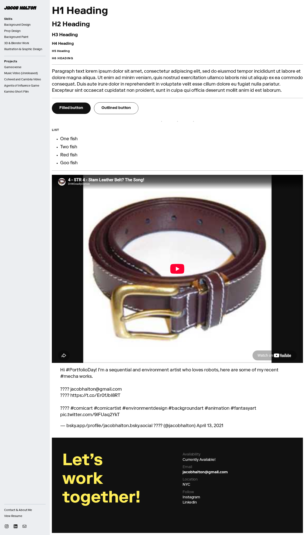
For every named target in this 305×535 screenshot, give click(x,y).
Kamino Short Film (16, 92)
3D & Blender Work (16, 43)
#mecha (69, 376)
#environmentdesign (144, 408)
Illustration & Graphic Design (23, 49)
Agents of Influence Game (21, 86)
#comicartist (107, 408)
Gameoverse (12, 67)
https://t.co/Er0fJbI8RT (95, 396)
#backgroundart (186, 408)
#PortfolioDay (81, 370)
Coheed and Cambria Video (22, 79)
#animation (217, 408)
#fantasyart (243, 408)
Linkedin (190, 503)
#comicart (81, 408)
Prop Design (12, 31)
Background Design (17, 25)
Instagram (191, 497)
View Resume (13, 516)
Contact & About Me (18, 510)
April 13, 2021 (209, 426)
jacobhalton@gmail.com (205, 472)
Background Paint (16, 37)
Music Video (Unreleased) (21, 73)
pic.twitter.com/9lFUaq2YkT (90, 415)
